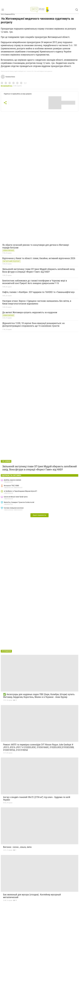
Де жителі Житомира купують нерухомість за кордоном (29, 312)
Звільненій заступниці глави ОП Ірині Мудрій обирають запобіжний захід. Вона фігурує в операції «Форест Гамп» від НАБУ (38, 270)
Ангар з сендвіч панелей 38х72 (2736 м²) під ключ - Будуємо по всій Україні (36, 798)
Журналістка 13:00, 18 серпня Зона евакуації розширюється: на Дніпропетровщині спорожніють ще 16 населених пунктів (33, 324)
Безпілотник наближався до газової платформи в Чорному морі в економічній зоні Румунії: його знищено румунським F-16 (34, 282)
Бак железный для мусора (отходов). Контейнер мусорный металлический (32, 896)
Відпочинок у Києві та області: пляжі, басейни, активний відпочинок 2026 (38, 258)
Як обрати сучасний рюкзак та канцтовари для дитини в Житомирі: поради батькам (35, 246)
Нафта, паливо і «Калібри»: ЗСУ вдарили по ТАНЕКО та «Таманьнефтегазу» (38, 292)
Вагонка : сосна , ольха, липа (17, 847)
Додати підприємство (39, 515)
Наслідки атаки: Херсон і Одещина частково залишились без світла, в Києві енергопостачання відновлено (36, 302)
